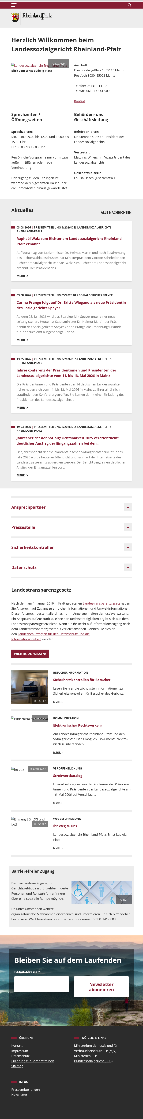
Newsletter (19, 1094)
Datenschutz (20, 1056)
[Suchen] (129, 5)
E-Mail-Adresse (27, 972)
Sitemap (17, 1066)
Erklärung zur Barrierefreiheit (32, 1061)
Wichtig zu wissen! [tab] (30, 654)
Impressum (19, 1051)
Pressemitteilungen (25, 1089)
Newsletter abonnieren (101, 986)
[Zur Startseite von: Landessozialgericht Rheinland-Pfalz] (31, 18)
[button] (14, 5)
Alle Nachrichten (116, 212)
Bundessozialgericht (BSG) (93, 1061)
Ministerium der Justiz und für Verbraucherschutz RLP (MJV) (96, 1048)
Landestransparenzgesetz (101, 603)
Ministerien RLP (85, 1056)
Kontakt (79, 101)
